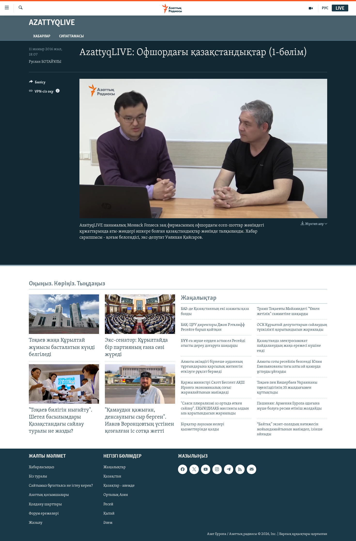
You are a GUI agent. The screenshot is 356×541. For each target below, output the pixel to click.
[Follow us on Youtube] (205, 469)
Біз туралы (38, 476)
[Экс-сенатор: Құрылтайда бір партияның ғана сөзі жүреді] (140, 314)
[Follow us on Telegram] (228, 469)
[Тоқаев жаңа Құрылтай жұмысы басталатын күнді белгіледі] (64, 314)
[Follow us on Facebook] (182, 469)
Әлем (107, 523)
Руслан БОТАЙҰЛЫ (45, 62)
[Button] (37, 83)
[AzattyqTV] (310, 8)
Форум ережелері (44, 513)
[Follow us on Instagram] (217, 469)
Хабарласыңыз (41, 467)
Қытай (109, 513)
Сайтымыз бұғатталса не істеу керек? (61, 486)
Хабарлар (41, 36)
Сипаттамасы (71, 36)
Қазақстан (112, 476)
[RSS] (240, 469)
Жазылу (35, 523)
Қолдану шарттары (45, 504)
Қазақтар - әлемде (119, 486)
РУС (325, 8)
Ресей (108, 504)
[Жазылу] (251, 469)
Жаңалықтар (114, 467)
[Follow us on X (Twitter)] (194, 469)
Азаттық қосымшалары (49, 495)
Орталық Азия (115, 495)
